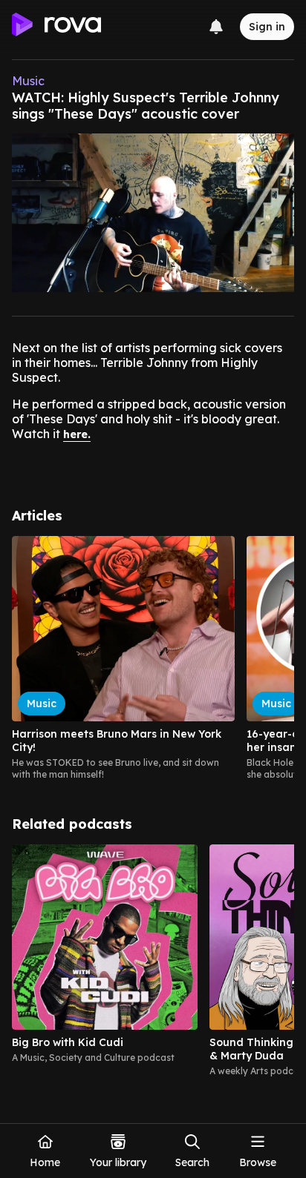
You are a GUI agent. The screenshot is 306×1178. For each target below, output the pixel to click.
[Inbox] (216, 26)
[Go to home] (56, 27)
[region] (153, 658)
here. (77, 434)
